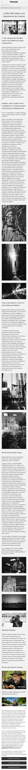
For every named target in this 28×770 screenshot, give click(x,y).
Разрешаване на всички (14, 767)
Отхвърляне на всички (14, 763)
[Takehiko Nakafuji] (14, 620)
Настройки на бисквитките (14, 758)
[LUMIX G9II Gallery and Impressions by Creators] (14, 27)
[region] (14, 738)
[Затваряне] (26, 708)
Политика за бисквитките (7, 747)
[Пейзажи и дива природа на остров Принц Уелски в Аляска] (14, 672)
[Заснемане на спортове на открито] (14, 698)
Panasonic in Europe (5, 5)
